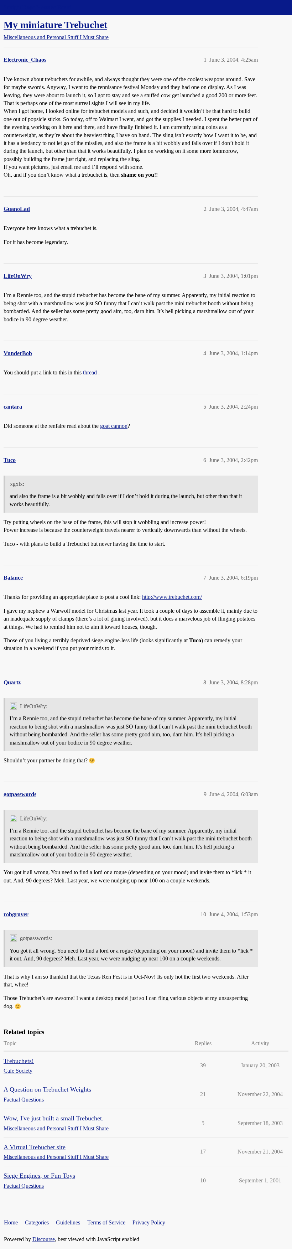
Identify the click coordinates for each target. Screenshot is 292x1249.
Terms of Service (106, 1222)
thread (90, 372)
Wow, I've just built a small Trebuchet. (54, 1118)
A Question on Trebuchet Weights (47, 1089)
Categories (37, 1222)
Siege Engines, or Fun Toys (39, 1175)
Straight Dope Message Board (37, 7)
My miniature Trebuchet (55, 24)
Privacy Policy (148, 1222)
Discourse (43, 1239)
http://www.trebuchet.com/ (172, 597)
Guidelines (68, 1222)
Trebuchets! (19, 1060)
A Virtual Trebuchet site (35, 1147)
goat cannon (113, 426)
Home (11, 1222)
